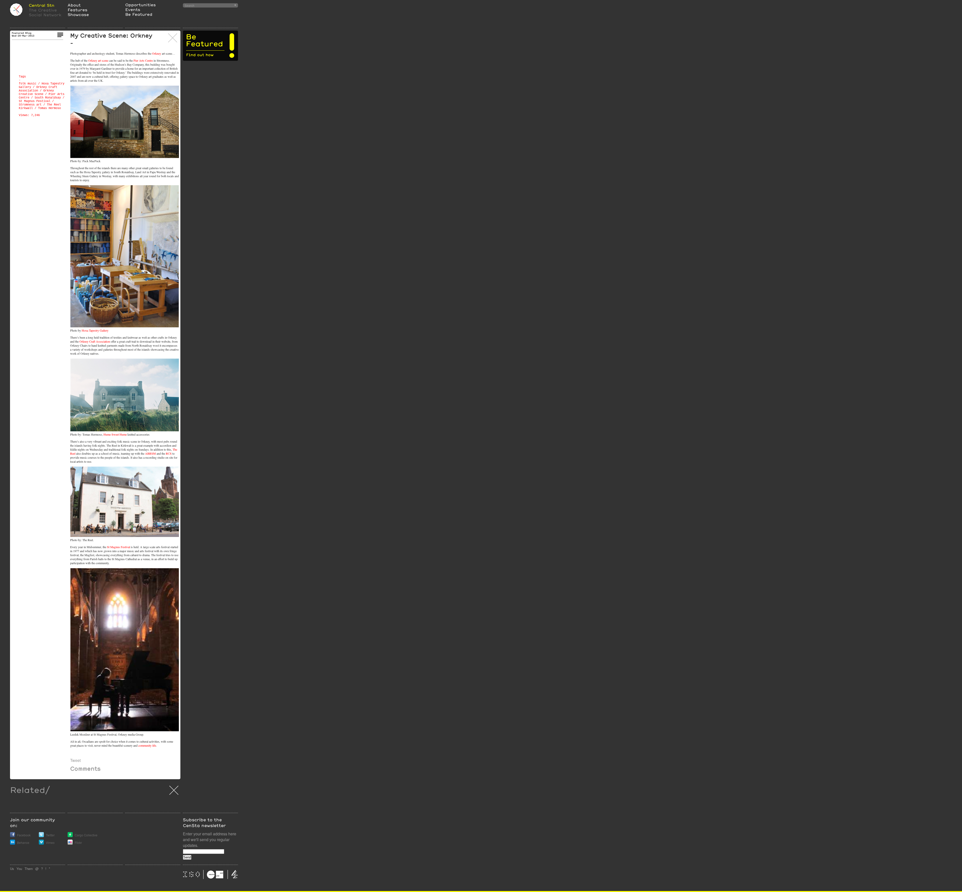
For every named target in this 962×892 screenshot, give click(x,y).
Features (77, 9)
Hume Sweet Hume (115, 434)
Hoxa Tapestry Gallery (95, 330)
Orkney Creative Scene (36, 92)
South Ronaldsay (48, 98)
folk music (27, 83)
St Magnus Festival (34, 101)
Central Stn (41, 5)
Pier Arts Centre (143, 60)
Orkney (156, 53)
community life (147, 745)
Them (29, 868)
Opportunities (140, 4)
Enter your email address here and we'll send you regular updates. (209, 839)
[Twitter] (41, 836)
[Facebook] (12, 836)
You (19, 868)
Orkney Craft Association (94, 341)
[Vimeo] (41, 843)
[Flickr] (70, 843)
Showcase (78, 14)
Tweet (75, 760)
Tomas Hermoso (49, 108)
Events (132, 9)
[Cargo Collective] (70, 836)
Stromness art (30, 105)
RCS (169, 453)
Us (12, 868)
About (74, 5)
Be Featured (138, 14)
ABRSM (150, 453)
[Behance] (12, 843)
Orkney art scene (98, 60)
